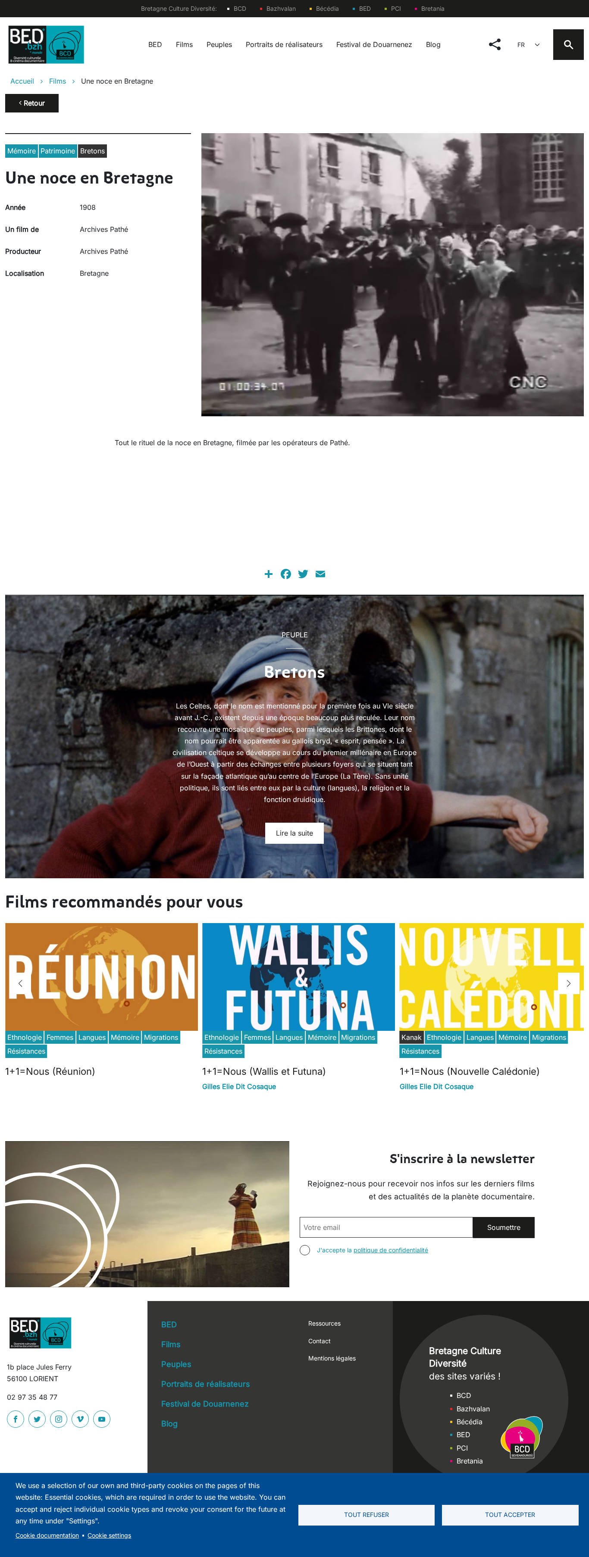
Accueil (22, 81)
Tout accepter (510, 1514)
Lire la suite (294, 833)
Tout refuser (366, 1514)
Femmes (60, 1037)
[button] (20, 983)
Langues (92, 1037)
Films (184, 44)
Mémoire (21, 151)
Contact (319, 1341)
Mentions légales (332, 1358)
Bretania (433, 8)
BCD (240, 8)
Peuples (219, 44)
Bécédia (327, 8)
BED (365, 8)
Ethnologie (24, 1037)
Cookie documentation (47, 1535)
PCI (396, 8)
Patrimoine (58, 151)
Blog (433, 44)
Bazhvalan (281, 8)
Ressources (324, 1323)
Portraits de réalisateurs (284, 44)
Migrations (161, 1037)
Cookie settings (109, 1535)
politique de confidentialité (391, 1250)
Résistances (26, 1051)
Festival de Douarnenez (374, 44)
